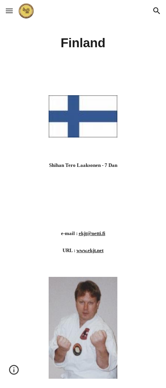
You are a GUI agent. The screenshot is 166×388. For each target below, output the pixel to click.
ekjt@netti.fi (92, 233)
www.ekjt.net (89, 250)
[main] (83, 43)
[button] (9, 10)
